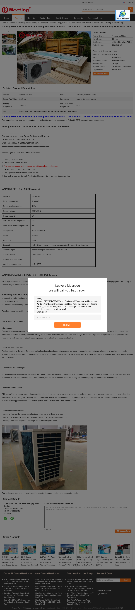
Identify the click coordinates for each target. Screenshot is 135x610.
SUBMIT (67, 325)
